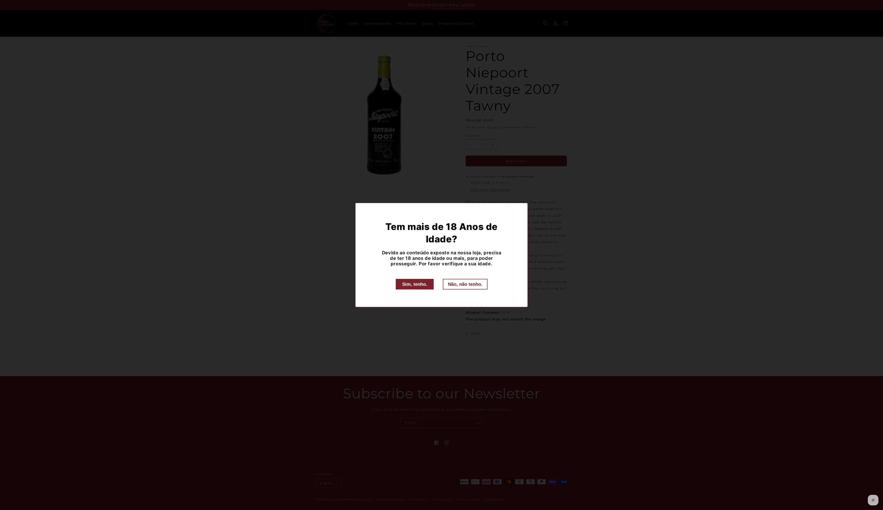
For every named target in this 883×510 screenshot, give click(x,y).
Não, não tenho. (465, 284)
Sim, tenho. (414, 284)
